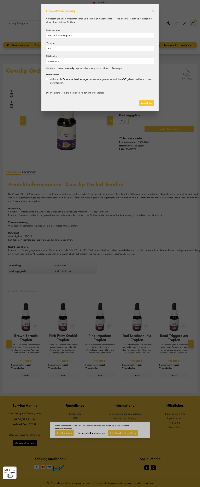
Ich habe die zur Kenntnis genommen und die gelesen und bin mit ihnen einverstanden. (101, 81)
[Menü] (15, 468)
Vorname (50, 43)
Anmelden (146, 103)
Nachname (51, 56)
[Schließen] (152, 11)
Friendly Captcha (74, 68)
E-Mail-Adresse (54, 30)
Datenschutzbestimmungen (75, 79)
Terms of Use (111, 68)
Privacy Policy (95, 68)
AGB (123, 79)
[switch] (10, 476)
